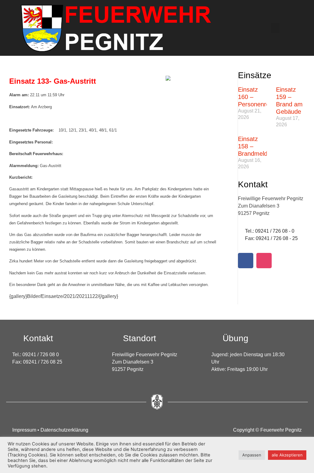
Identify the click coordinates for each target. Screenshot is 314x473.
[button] (275, 28)
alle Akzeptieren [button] (287, 454)
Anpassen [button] (251, 454)
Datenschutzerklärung (64, 430)
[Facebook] (245, 260)
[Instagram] (264, 260)
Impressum (24, 430)
